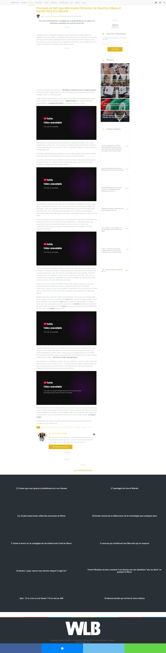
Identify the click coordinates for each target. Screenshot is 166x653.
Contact (112, 640)
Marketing (15, 2)
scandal (84, 427)
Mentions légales (101, 640)
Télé (90, 427)
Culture (24, 2)
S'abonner (115, 49)
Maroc (77, 2)
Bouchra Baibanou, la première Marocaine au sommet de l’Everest (113, 169)
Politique (38, 2)
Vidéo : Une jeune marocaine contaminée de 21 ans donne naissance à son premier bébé (111, 250)
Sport (46, 2)
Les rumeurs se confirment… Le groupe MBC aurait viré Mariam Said (112, 229)
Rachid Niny (77, 427)
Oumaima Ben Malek (51, 16)
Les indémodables (83, 470)
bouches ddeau (46, 427)
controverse (56, 427)
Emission (64, 427)
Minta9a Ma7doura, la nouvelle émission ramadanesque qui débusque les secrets (112, 189)
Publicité (68, 640)
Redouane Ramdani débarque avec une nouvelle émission (113, 209)
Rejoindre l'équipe (57, 640)
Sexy (71, 2)
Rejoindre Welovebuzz (61, 447)
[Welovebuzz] (5, 2)
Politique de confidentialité (83, 640)
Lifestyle (54, 2)
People (31, 2)
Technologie (63, 2)
